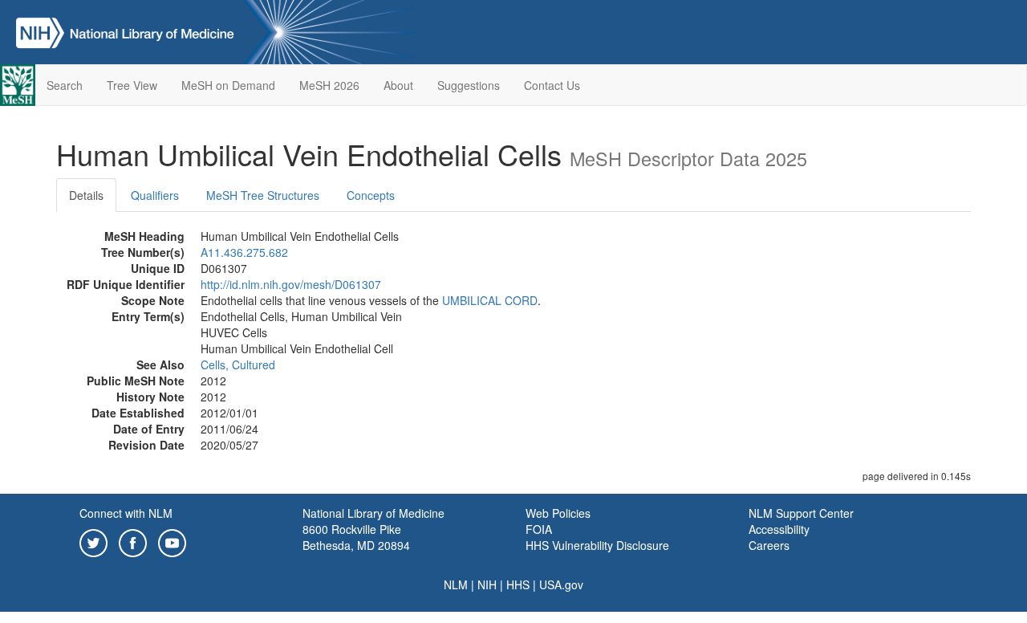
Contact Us (552, 85)
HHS (518, 584)
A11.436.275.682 (244, 252)
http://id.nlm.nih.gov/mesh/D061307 (291, 284)
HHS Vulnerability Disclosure (597, 545)
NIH (487, 584)
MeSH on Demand (228, 85)
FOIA (539, 529)
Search (65, 85)
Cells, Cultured (238, 364)
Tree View (132, 85)
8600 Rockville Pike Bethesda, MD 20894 (356, 537)
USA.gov (561, 584)
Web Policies (558, 513)
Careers (769, 545)
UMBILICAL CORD (490, 300)
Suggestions (468, 85)
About (398, 85)
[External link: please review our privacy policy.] (93, 541)
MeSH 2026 (329, 85)
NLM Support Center (801, 513)
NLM (456, 584)
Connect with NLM (126, 513)
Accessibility (779, 529)
